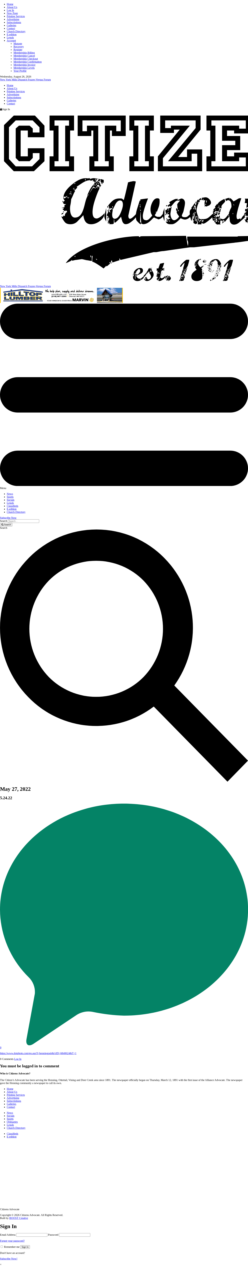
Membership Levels (24, 67)
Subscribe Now (8, 517)
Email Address (8, 1234)
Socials (10, 499)
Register (17, 49)
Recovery (18, 46)
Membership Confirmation (27, 61)
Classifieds (12, 506)
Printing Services (16, 16)
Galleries (11, 25)
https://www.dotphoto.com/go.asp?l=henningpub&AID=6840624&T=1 (38, 1053)
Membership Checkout (25, 58)
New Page (12, 13)
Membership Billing (24, 52)
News (10, 493)
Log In (10, 10)
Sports (10, 496)
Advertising (13, 19)
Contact (11, 28)
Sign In (25, 1247)
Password (53, 1234)
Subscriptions (14, 22)
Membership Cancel (24, 55)
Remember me (12, 1246)
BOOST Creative (18, 1218)
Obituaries (12, 1121)
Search (3, 521)
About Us (12, 7)
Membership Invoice (24, 64)
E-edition (12, 34)
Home (10, 4)
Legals (10, 37)
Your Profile (19, 70)
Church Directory (16, 31)
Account (11, 40)
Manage (17, 43)
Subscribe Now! (8, 1258)
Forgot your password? (12, 1240)
